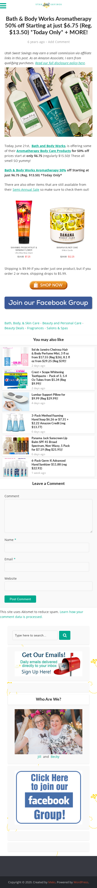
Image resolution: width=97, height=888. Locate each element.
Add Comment (59, 42)
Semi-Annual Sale (26, 189)
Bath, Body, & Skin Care (22, 323)
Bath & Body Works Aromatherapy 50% (35, 170)
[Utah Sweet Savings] (48, 5)
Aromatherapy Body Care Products (43, 151)
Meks (51, 882)
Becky (55, 756)
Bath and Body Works (48, 146)
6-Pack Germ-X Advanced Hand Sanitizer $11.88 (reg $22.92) (49, 464)
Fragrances (35, 328)
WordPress (81, 882)
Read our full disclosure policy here (60, 63)
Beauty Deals (14, 328)
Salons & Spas (57, 328)
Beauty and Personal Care (61, 323)
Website (11, 578)
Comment (12, 496)
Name (10, 540)
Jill (39, 756)
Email (10, 559)
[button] (86, 74)
